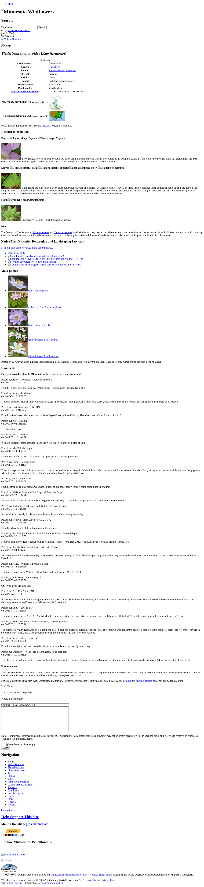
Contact (11, 804)
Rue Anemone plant (38, 290)
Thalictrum (54, 67)
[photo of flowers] (11, 158)
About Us (13, 801)
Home (11, 761)
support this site (14, 883)
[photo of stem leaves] (11, 187)
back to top (6, 810)
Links (10, 799)
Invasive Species (16, 793)
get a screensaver (37, 824)
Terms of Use (90, 880)
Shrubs (11, 776)
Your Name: (7, 686)
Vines (10, 778)
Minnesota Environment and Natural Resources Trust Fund (80, 874)
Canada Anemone (63, 232)
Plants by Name (16, 767)
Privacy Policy (109, 880)
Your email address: (11, 692)
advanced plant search (19, 30)
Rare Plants (13, 790)
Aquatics (12, 787)
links (128, 680)
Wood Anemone (41, 232)
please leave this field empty (21, 744)
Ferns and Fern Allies (18, 781)
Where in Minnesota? (12, 698)
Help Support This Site (20, 817)
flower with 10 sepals (39, 325)
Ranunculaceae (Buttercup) (62, 70)
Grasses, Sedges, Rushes (20, 784)
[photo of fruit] (11, 220)
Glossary (12, 796)
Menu (11, 4)
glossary (46, 125)
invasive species (144, 680)
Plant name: (7, 27)
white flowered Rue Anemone (43, 340)
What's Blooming (16, 764)
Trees (10, 773)
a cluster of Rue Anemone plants (44, 307)
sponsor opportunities (52, 883)
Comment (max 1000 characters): (18, 705)
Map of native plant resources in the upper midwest (27, 247)
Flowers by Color (16, 770)
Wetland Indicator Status (24, 91)
